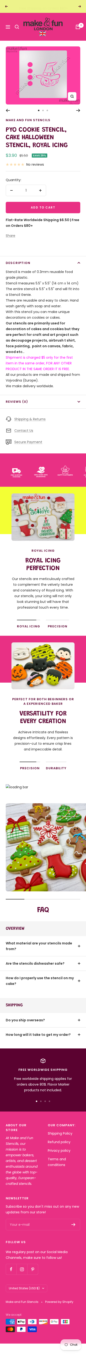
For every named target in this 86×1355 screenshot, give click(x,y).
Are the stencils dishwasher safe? (35, 963)
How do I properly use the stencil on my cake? (40, 981)
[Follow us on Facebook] (11, 1269)
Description (18, 263)
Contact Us (23, 430)
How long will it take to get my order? (38, 1034)
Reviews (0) (17, 401)
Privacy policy (59, 1150)
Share (10, 235)
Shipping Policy (60, 1133)
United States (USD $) (24, 1288)
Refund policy (59, 1142)
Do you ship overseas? (25, 1020)
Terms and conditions (57, 1162)
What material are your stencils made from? (39, 946)
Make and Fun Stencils (28, 120)
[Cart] (77, 27)
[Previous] (8, 110)
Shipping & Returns (30, 419)
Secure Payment (28, 442)
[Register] (73, 1224)
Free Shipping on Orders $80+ (43, 6)
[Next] (78, 110)
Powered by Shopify (59, 1302)
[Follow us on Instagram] (21, 1269)
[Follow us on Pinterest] (32, 1269)
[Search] (17, 27)
